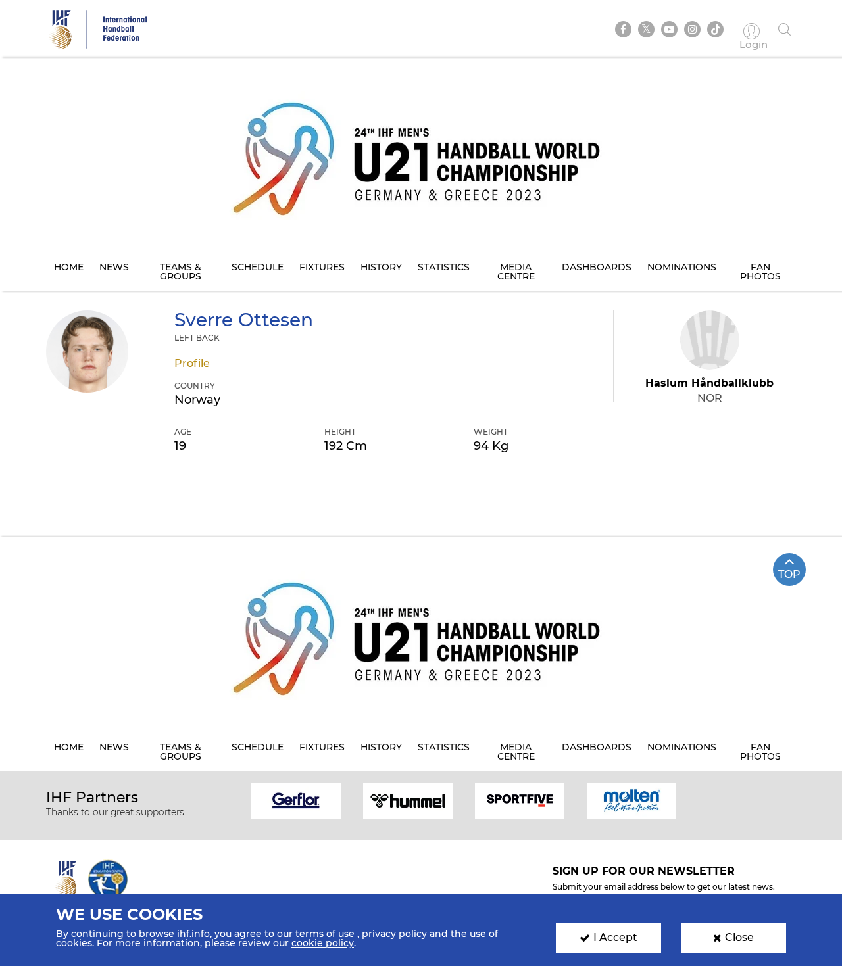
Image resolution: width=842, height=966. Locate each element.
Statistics (444, 267)
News (114, 267)
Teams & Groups (180, 271)
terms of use (325, 934)
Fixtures (322, 267)
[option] (296, 799)
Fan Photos (760, 271)
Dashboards (597, 267)
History (381, 267)
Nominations (681, 267)
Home (69, 267)
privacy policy (394, 934)
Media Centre (516, 271)
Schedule (258, 267)
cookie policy (322, 943)
